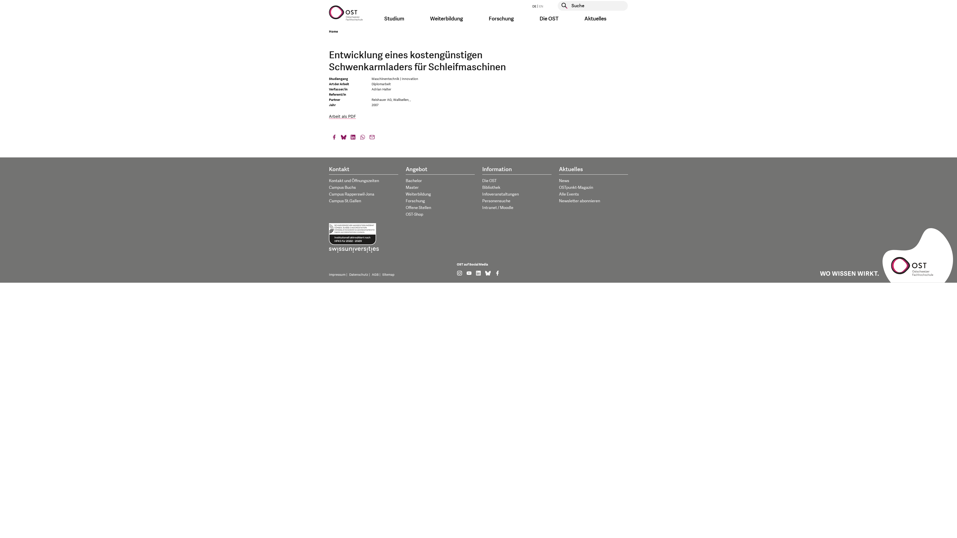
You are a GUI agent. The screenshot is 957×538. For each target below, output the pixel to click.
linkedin (353, 138)
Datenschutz (358, 274)
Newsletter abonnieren (579, 201)
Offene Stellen (418, 207)
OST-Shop (414, 214)
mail (372, 138)
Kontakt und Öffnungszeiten (354, 181)
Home (333, 31)
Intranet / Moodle (497, 207)
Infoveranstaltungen (500, 194)
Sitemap (388, 274)
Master (412, 187)
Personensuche (496, 201)
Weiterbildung (418, 194)
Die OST (489, 181)
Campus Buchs (342, 187)
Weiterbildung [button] (446, 18)
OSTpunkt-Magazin (576, 187)
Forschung (415, 201)
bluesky (343, 138)
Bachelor (414, 181)
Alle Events (569, 194)
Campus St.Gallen (345, 201)
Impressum (337, 274)
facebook (334, 138)
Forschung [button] (501, 18)
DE (534, 6)
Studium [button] (394, 18)
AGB (375, 274)
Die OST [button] (549, 18)
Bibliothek (491, 187)
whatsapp (362, 138)
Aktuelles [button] (595, 18)
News (564, 181)
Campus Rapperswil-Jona (351, 194)
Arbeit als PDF (342, 116)
